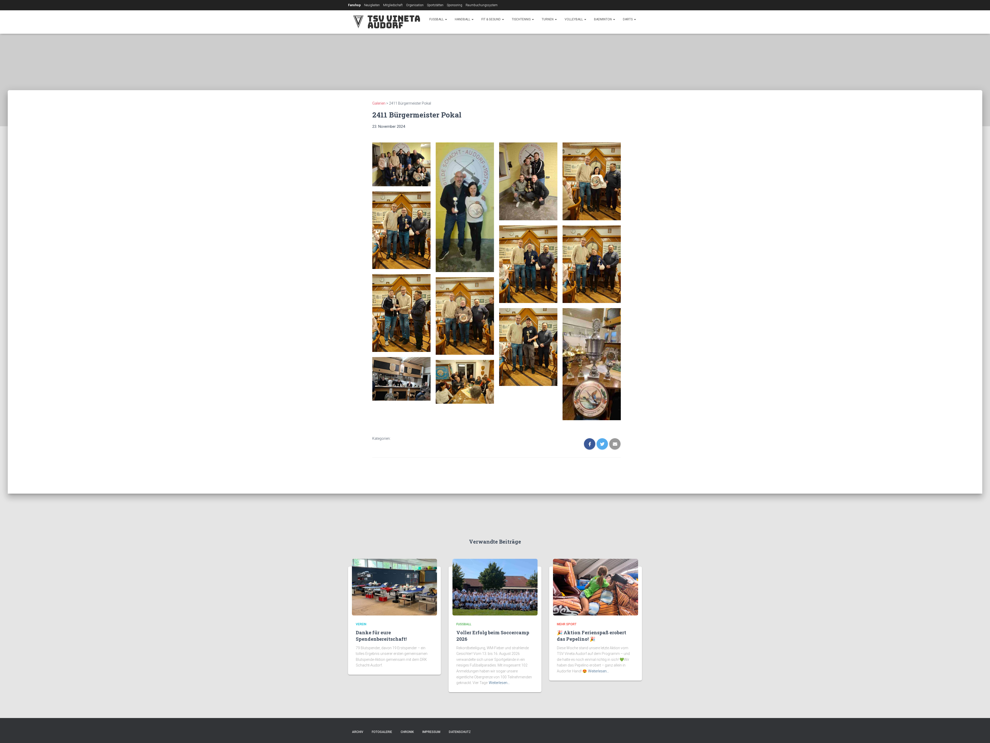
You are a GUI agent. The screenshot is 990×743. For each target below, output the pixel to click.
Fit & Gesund (491, 19)
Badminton (603, 19)
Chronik (407, 732)
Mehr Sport (566, 624)
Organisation (415, 5)
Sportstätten (435, 5)
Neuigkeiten (372, 5)
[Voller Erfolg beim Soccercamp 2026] (495, 587)
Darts (628, 19)
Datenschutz (460, 732)
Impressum (431, 732)
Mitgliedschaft (393, 5)
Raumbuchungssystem (482, 5)
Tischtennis (521, 19)
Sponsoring (454, 5)
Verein (361, 624)
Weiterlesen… (499, 683)
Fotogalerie (382, 732)
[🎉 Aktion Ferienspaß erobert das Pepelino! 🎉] (595, 587)
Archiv (357, 732)
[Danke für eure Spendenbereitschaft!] (394, 587)
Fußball (436, 19)
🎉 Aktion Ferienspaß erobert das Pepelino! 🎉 (591, 635)
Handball (463, 19)
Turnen (548, 19)
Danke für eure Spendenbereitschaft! (381, 635)
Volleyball (574, 19)
